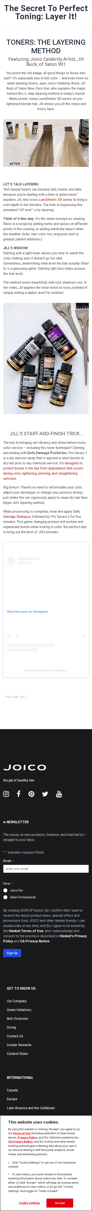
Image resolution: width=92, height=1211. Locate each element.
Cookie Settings (29, 1203)
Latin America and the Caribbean (31, 1108)
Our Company (17, 1001)
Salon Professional (23, 897)
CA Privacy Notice (20, 1141)
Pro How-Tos (15, 697)
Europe (12, 1099)
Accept (60, 1203)
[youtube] (59, 794)
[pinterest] (31, 794)
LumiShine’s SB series (55, 200)
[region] (46, 1163)
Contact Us (15, 1036)
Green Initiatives (19, 1010)
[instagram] (6, 794)
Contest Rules (17, 1054)
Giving (11, 1027)
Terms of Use (22, 1133)
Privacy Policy (27, 1137)
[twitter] (45, 794)
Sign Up (12, 953)
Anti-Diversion (17, 1019)
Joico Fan (16, 890)
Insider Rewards (19, 1045)
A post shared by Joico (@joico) (46, 670)
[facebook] (19, 794)
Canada (12, 1090)
